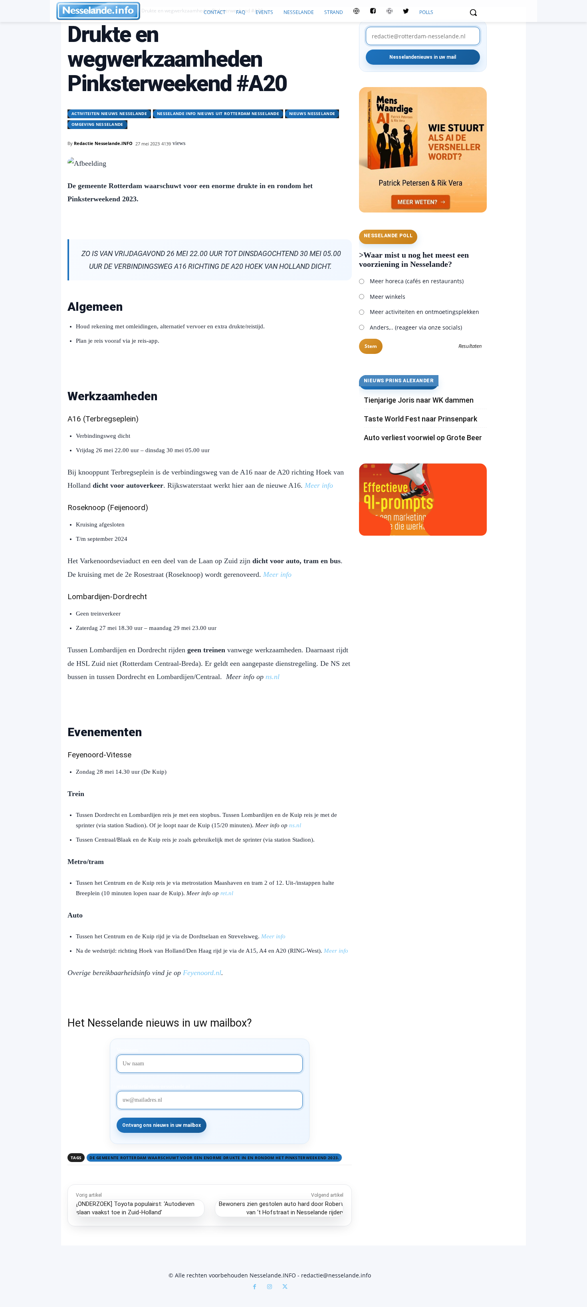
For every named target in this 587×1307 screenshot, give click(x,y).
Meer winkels (387, 296)
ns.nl (273, 677)
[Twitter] (406, 12)
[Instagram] (269, 1287)
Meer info (273, 936)
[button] (473, 12)
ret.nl (226, 893)
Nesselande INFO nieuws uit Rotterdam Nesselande (218, 113)
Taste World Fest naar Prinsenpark (420, 419)
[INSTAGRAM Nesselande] (356, 12)
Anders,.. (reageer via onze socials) (416, 327)
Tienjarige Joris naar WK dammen (419, 400)
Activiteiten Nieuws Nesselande (109, 113)
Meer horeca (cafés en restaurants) (417, 281)
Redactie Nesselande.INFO (103, 143)
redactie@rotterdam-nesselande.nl (153, 1086)
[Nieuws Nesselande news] (127, 11)
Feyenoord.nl (202, 973)
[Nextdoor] (389, 12)
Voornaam (127, 1050)
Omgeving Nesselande (97, 124)
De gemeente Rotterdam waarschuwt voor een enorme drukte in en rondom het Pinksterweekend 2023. (214, 1157)
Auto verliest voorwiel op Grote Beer (423, 437)
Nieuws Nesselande (312, 113)
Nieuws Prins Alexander (399, 380)
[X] (284, 1287)
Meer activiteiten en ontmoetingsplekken (424, 312)
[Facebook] (254, 1287)
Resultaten (470, 346)
